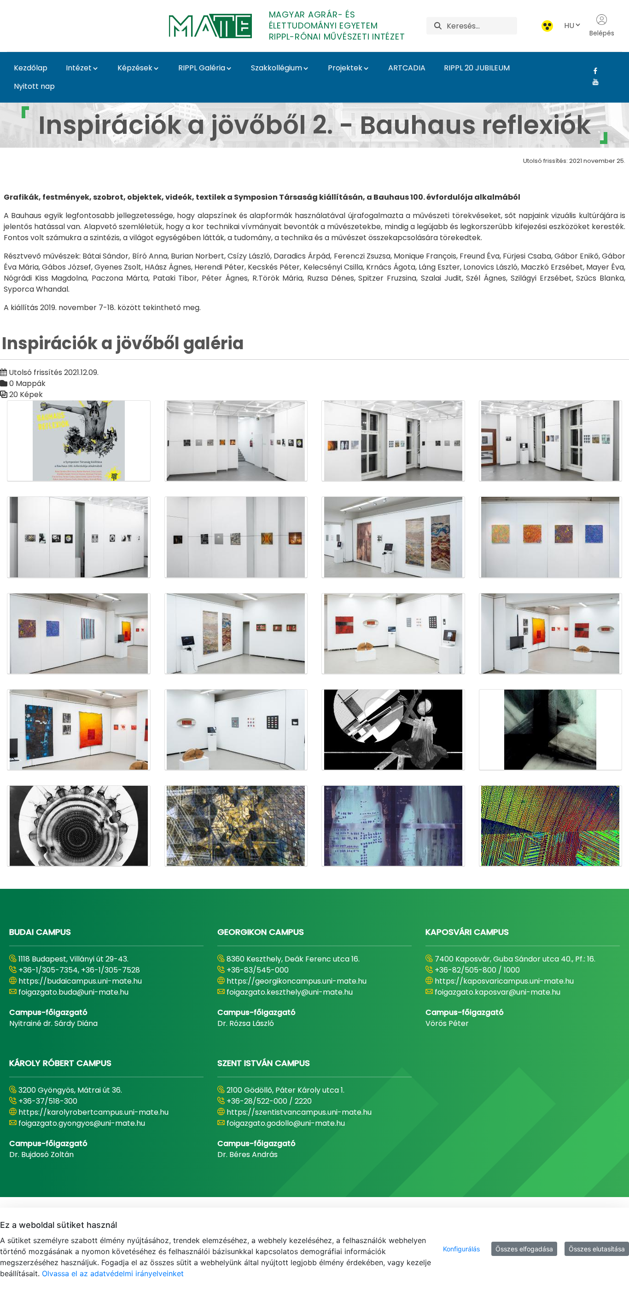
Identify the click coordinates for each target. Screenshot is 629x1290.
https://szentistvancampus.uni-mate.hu (299, 1112)
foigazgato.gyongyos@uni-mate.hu (81, 1123)
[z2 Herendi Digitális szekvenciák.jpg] (551, 730)
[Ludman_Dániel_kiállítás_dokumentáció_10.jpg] (236, 633)
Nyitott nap (34, 86)
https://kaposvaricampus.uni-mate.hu (504, 981)
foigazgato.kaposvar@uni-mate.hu (497, 992)
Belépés (601, 33)
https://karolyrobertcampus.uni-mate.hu (93, 1112)
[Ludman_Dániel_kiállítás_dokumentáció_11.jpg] (393, 633)
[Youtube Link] (592, 82)
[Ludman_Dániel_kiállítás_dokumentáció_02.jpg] (236, 441)
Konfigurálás (461, 1249)
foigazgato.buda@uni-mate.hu (73, 992)
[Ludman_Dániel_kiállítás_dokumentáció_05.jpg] (79, 537)
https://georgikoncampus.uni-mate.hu (297, 981)
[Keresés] (438, 26)
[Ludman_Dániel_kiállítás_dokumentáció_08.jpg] (551, 537)
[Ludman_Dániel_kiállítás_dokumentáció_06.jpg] (236, 537)
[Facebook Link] (592, 71)
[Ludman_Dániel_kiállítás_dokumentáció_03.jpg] (393, 441)
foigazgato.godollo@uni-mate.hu (286, 1123)
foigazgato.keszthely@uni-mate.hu (290, 992)
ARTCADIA (406, 68)
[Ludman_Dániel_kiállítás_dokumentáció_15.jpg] (236, 730)
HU (569, 25)
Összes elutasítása (597, 1249)
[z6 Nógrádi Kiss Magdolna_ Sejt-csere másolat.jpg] (551, 826)
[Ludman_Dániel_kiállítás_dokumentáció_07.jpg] (393, 537)
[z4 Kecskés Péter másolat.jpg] (236, 826)
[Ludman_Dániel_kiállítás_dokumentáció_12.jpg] (551, 633)
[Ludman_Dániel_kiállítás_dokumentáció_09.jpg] (79, 633)
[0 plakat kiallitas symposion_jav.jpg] (79, 441)
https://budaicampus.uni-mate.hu (80, 981)
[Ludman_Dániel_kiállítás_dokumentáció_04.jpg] (551, 441)
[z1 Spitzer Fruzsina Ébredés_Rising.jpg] (393, 730)
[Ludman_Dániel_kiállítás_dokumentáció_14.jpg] (79, 730)
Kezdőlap (30, 68)
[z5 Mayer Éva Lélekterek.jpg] (393, 826)
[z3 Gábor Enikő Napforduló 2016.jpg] (79, 826)
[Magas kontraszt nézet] (547, 26)
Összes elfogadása (524, 1249)
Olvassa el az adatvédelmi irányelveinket (113, 1273)
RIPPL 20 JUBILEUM (477, 68)
